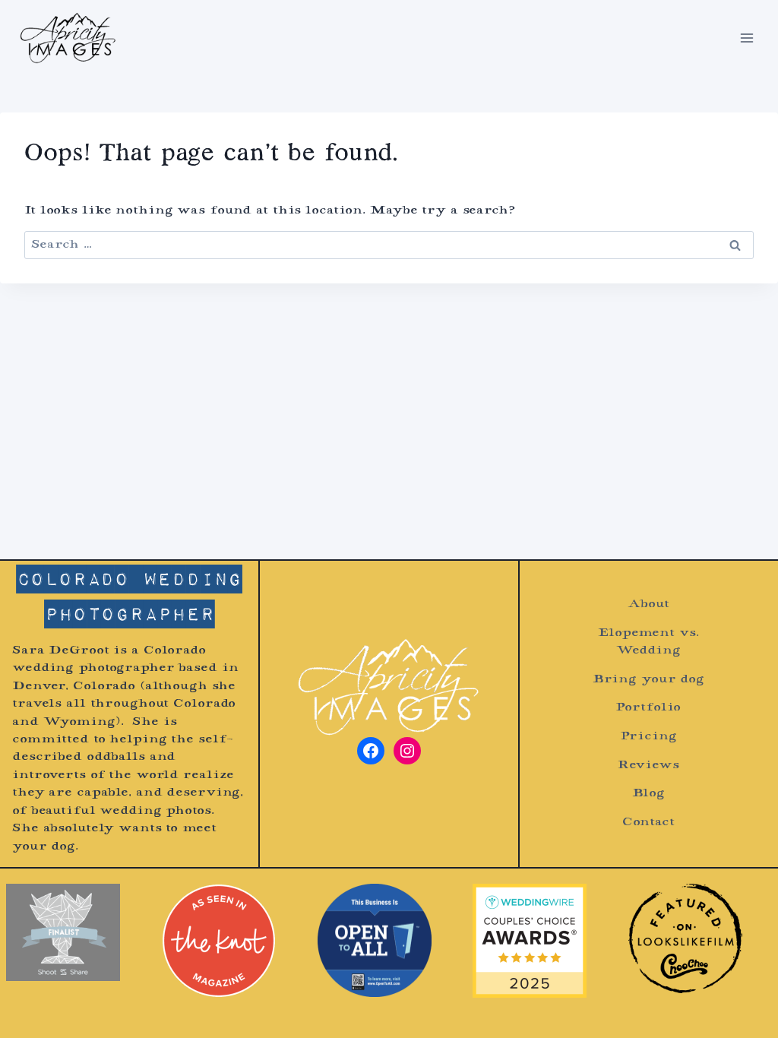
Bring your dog (648, 679)
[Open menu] (746, 37)
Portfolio (648, 708)
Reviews (648, 765)
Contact (648, 822)
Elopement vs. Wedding (648, 642)
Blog (649, 793)
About (648, 604)
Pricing (648, 736)
